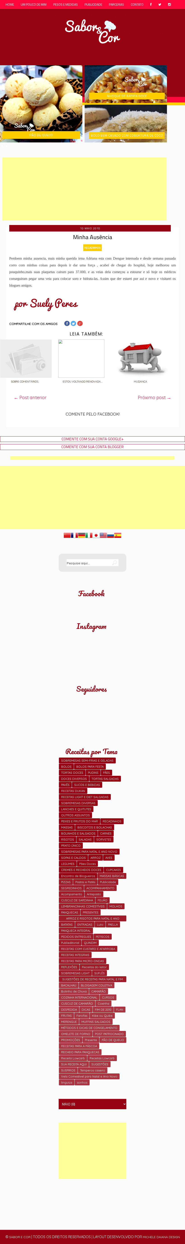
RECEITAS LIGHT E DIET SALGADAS (85, 797)
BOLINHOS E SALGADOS (78, 833)
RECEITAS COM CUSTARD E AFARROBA (88, 949)
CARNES (105, 833)
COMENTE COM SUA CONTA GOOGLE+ (93, 439)
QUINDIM (90, 943)
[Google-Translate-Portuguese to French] (74, 537)
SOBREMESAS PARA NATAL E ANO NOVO (89, 851)
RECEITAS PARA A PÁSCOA (79, 1046)
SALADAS (85, 839)
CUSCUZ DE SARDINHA (77, 900)
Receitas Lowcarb (102, 1058)
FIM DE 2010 (103, 1009)
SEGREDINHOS (71, 888)
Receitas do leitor (94, 967)
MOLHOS (115, 906)
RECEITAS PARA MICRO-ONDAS (82, 961)
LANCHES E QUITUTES (76, 809)
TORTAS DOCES (72, 772)
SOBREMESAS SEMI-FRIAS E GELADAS (87, 760)
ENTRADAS (84, 924)
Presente (91, 1040)
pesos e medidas (65, 4)
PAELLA (113, 924)
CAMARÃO (98, 991)
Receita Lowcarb (73, 1058)
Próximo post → (154, 397)
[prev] (2, 146)
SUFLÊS (99, 973)
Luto (100, 924)
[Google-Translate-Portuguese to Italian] (88, 537)
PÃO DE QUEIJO (113, 1040)
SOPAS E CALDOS (73, 857)
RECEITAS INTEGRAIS (75, 955)
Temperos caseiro (92, 1070)
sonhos (82, 1082)
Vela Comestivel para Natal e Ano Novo (89, 1076)
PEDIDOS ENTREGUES (76, 936)
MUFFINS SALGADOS (95, 1022)
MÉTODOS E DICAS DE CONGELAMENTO (89, 1028)
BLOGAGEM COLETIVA (96, 985)
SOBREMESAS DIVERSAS (78, 803)
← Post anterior (30, 397)
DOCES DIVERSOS (74, 779)
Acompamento (71, 894)
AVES (108, 857)
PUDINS (93, 772)
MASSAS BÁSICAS (112, 876)
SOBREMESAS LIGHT (75, 973)
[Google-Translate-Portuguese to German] (81, 537)
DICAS (86, 1009)
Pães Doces (87, 864)
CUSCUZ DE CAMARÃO (77, 1003)
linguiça (66, 1082)
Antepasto (94, 894)
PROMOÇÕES (70, 1040)
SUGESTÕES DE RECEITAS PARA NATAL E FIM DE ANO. (92, 979)
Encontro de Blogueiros (78, 876)
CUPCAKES (113, 870)
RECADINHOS (92, 247)
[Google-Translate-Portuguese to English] (103, 537)
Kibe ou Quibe (102, 1015)
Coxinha (103, 1003)
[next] (7, 146)
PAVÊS (65, 785)
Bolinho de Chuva (74, 991)
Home (10, 4)
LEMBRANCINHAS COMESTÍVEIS (83, 906)
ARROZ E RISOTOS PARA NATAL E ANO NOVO (92, 919)
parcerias (116, 4)
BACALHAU (68, 985)
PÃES (106, 772)
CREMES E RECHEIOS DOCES (81, 870)
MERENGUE (69, 1022)
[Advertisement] (84, 188)
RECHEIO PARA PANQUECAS (80, 1052)
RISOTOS (67, 839)
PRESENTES (90, 912)
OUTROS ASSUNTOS (75, 815)
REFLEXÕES (69, 967)
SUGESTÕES (99, 1064)
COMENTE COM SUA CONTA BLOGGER (92, 447)
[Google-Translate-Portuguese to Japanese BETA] (96, 537)
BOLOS (66, 766)
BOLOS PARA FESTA (90, 766)
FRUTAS (66, 1015)
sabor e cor (19, 1237)
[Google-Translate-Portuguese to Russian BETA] (110, 537)
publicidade (93, 4)
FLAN (119, 1009)
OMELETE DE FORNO (75, 1034)
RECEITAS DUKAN (73, 791)
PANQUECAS (69, 912)
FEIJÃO (102, 900)
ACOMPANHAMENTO (100, 888)
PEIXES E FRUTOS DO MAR (79, 821)
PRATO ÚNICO (71, 845)
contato (137, 4)
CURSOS (108, 997)
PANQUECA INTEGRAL (76, 930)
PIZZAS (66, 882)
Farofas (81, 1015)
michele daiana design (161, 1237)
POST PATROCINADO (109, 1034)
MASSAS (67, 827)
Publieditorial (70, 943)
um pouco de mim (33, 4)
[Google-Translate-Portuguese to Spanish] (117, 537)
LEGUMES (67, 864)
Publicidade (108, 882)
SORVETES (103, 839)
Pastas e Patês (85, 882)
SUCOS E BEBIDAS (87, 785)
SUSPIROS (68, 1070)
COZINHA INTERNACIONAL (79, 997)
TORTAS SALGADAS (105, 779)
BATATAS (67, 924)
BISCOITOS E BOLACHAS (94, 827)
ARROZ (95, 857)
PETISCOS (102, 936)
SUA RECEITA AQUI (74, 1064)
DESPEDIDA (69, 1009)
